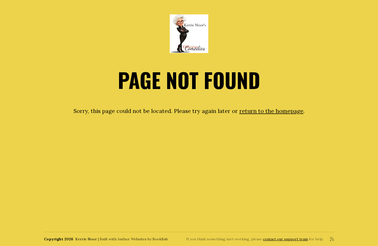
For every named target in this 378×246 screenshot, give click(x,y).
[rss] (332, 239)
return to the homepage (271, 111)
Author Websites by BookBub (143, 239)
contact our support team (285, 239)
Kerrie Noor (86, 239)
